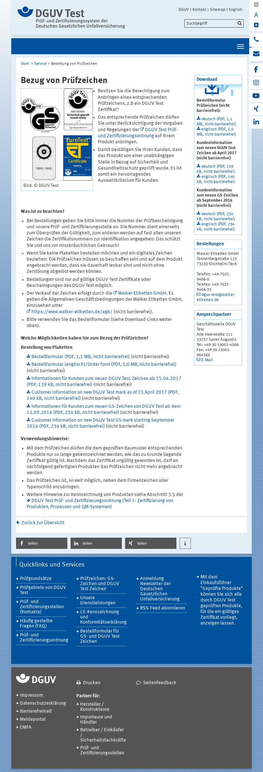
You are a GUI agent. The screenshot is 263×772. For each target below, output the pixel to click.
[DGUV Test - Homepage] (71, 17)
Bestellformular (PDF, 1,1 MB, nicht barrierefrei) (81, 357)
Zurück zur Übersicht (42, 523)
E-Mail (207, 360)
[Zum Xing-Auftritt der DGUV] (256, 109)
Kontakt (199, 9)
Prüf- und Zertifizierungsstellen (102, 751)
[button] (41, 543)
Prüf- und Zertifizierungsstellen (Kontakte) (42, 607)
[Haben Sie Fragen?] (256, 40)
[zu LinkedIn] (256, 122)
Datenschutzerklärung (43, 703)
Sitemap (217, 9)
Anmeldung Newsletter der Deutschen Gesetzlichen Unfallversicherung (160, 589)
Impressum (31, 695)
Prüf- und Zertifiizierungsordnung (43, 638)
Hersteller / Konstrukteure (94, 707)
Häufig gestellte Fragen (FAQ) (36, 624)
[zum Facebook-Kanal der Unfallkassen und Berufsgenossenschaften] (256, 69)
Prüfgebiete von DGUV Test (43, 590)
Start (25, 64)
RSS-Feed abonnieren (162, 608)
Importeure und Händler (96, 720)
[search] (214, 23)
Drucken (91, 683)
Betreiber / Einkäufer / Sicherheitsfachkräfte (103, 735)
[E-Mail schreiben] (256, 54)
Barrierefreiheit (36, 711)
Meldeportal (33, 719)
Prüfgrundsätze (36, 578)
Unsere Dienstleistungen (97, 601)
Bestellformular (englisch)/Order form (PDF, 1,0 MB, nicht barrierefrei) (103, 364)
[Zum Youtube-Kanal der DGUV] (256, 96)
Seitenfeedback (159, 683)
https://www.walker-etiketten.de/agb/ (72, 312)
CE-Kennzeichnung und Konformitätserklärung (103, 617)
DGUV (184, 9)
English (235, 9)
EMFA (25, 727)
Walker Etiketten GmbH (142, 293)
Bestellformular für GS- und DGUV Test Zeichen (100, 636)
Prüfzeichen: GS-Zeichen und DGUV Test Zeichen (99, 584)
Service (40, 64)
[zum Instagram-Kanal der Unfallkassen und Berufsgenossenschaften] (256, 83)
